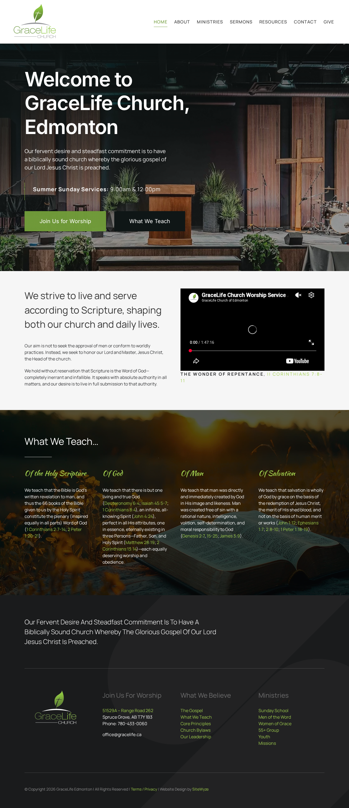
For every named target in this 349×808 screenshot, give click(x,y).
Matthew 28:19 (140, 542)
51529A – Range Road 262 (128, 710)
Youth (264, 737)
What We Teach (196, 717)
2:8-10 (272, 529)
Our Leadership (195, 737)
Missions (267, 743)
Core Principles (195, 724)
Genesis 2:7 (193, 536)
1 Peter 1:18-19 (294, 529)
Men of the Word (274, 717)
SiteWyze (200, 789)
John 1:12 (287, 523)
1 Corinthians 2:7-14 (45, 529)
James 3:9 (230, 536)
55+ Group (268, 730)
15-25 (212, 536)
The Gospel (191, 710)
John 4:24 (143, 516)
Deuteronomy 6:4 (121, 503)
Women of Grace (274, 724)
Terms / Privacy (144, 789)
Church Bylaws (195, 730)
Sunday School (273, 710)
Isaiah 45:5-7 (154, 503)
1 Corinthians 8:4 (119, 510)
